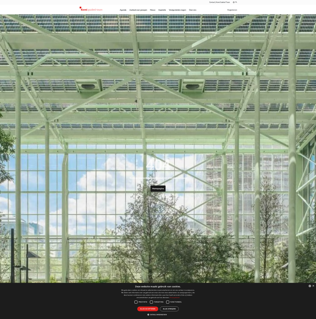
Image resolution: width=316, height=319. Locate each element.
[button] (158, 314)
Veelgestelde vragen (177, 10)
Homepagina (158, 188)
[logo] (91, 9)
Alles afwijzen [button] (169, 309)
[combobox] (310, 286)
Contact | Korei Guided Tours (219, 2)
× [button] (313, 286)
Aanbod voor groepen (138, 10)
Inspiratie (162, 10)
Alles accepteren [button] (147, 309)
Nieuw (152, 10)
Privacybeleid (174, 297)
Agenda (123, 10)
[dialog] (158, 301)
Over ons (192, 10)
